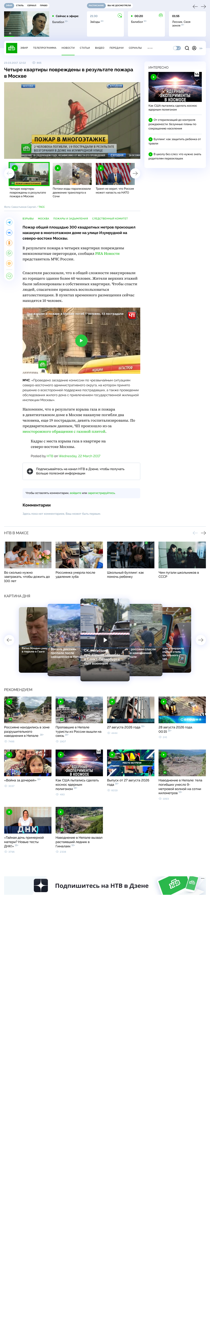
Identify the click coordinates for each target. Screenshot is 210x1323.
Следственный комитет (110, 218)
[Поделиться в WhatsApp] (9, 253)
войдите (75, 493)
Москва (43, 218)
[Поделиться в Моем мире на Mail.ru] (9, 263)
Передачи (117, 47)
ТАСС (42, 206)
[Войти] (194, 48)
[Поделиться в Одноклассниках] (9, 243)
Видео (99, 47)
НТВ (50, 456)
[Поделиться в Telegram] (9, 222)
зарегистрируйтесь (101, 493)
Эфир (24, 47)
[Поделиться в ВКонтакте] (9, 233)
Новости (68, 47)
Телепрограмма (44, 47)
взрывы (28, 218)
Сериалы (135, 47)
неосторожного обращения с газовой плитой (64, 431)
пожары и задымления (70, 218)
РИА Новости (107, 253)
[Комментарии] (9, 276)
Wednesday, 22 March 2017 (79, 456)
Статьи (85, 47)
